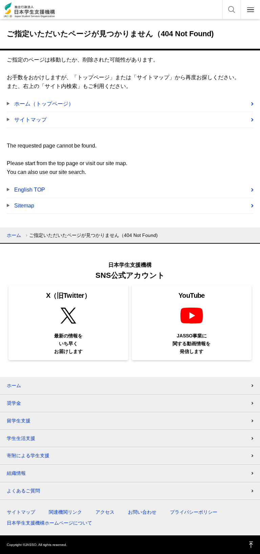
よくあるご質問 (23, 490)
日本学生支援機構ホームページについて (49, 523)
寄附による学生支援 (28, 455)
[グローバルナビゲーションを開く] (250, 9)
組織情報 (16, 473)
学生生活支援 (21, 438)
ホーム (14, 235)
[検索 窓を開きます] (231, 9)
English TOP (29, 190)
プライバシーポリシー (193, 512)
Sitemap (24, 205)
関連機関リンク (65, 512)
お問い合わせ (142, 512)
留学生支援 (18, 420)
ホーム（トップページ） (44, 104)
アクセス (104, 512)
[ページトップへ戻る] (251, 544)
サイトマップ (30, 120)
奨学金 (14, 403)
